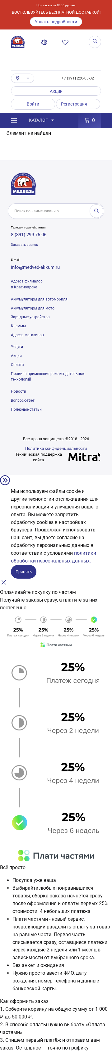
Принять (24, 571)
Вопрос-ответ (23, 400)
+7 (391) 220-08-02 (78, 78)
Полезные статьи (26, 409)
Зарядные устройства (30, 317)
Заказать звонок (24, 245)
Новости (18, 391)
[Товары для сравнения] (45, 42)
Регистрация (74, 104)
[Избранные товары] (66, 42)
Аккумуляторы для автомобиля (39, 299)
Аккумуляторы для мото (32, 308)
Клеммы (18, 326)
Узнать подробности (56, 21)
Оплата (17, 365)
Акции (56, 91)
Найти (96, 211)
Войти (33, 104)
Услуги (17, 347)
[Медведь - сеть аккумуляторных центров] (18, 42)
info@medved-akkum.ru (35, 267)
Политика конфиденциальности (56, 448)
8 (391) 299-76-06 (28, 234)
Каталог (38, 120)
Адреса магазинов (27, 335)
